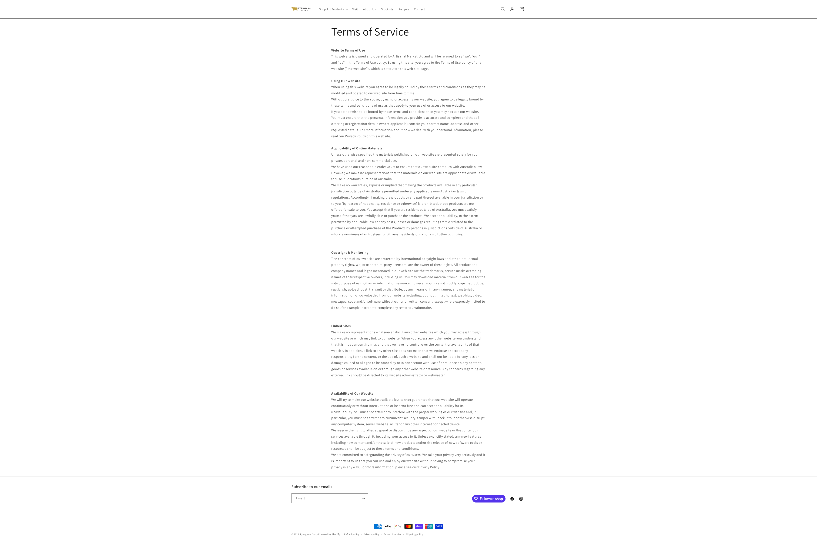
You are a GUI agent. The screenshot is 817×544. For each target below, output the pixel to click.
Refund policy (351, 534)
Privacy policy (371, 534)
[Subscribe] (363, 498)
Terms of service (392, 534)
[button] (333, 9)
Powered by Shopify (329, 534)
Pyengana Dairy (309, 534)
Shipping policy (414, 534)
